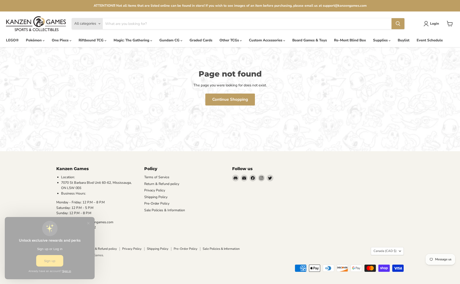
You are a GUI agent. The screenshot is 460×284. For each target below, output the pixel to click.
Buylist (403, 40)
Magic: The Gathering (132, 40)
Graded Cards (201, 40)
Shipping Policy (155, 197)
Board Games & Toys (309, 40)
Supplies (381, 40)
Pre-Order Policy (156, 203)
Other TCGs (229, 40)
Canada (385, 251)
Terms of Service (156, 177)
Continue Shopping (230, 99)
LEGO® (12, 40)
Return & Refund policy (161, 184)
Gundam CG (169, 40)
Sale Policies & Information (164, 210)
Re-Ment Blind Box (350, 40)
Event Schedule (430, 40)
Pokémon (34, 40)
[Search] (397, 23)
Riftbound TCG (91, 40)
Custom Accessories (266, 40)
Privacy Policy (154, 190)
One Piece (60, 40)
